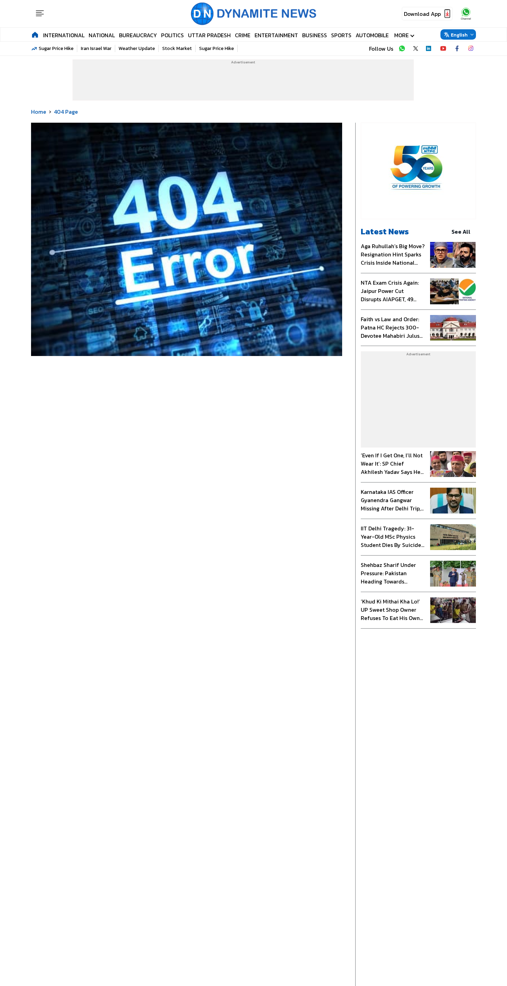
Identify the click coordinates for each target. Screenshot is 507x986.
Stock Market (177, 48)
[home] (35, 34)
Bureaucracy (138, 35)
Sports (341, 35)
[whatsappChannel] (466, 14)
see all (460, 231)
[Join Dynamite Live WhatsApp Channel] (402, 48)
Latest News (385, 231)
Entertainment (276, 35)
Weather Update (137, 48)
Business (314, 35)
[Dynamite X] (415, 48)
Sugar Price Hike (56, 48)
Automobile (372, 35)
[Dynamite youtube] (443, 48)
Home (38, 112)
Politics (172, 35)
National (102, 35)
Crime (242, 35)
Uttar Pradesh (209, 35)
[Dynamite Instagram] (471, 48)
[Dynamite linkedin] (429, 48)
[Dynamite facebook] (457, 48)
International (63, 35)
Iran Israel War (96, 48)
